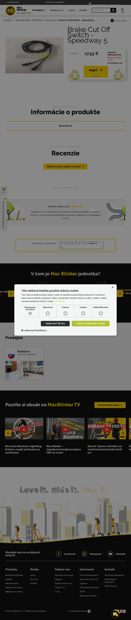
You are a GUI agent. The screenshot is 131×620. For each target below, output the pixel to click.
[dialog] (65, 310)
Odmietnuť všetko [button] (55, 323)
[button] (34, 330)
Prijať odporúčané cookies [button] (91, 323)
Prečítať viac (59, 301)
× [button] (112, 287)
